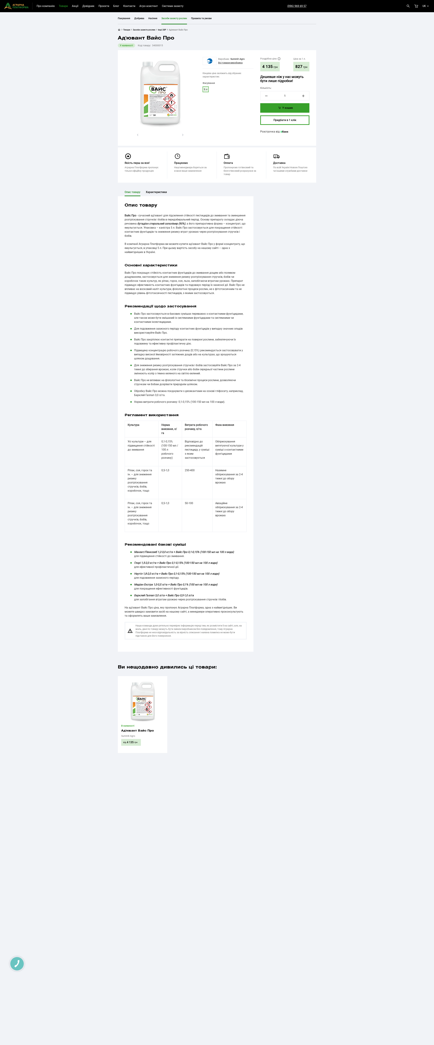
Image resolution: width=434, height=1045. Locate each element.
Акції (75, 6)
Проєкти (103, 6)
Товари (63, 6)
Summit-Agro (237, 59)
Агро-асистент (148, 6)
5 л (205, 89)
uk (424, 6)
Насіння (152, 18)
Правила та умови (201, 18)
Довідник (88, 6)
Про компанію (46, 6)
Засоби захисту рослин (174, 18)
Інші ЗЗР (162, 30)
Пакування (124, 18)
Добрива (139, 18)
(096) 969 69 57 (297, 6)
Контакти (129, 6)
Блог (116, 6)
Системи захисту (172, 6)
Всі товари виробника (230, 62)
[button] (137, 135)
